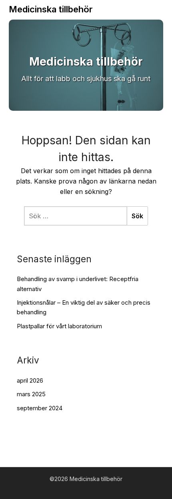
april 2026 (30, 380)
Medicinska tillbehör (51, 9)
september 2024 (39, 408)
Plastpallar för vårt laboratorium (59, 326)
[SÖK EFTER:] (75, 216)
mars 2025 (31, 394)
